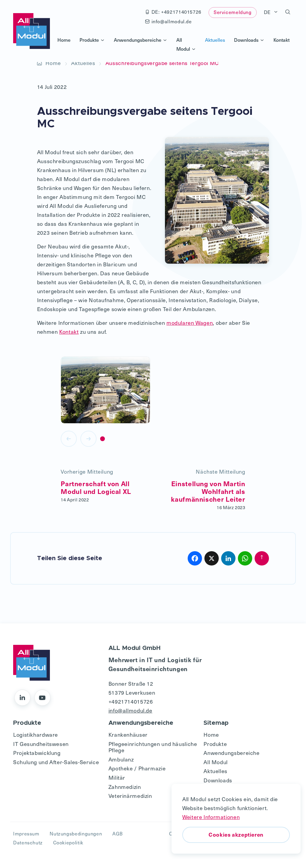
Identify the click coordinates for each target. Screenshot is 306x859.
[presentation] (69, 439)
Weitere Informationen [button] (211, 817)
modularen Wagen (189, 322)
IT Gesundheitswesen (41, 743)
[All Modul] (31, 31)
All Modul (183, 44)
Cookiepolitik (68, 842)
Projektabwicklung (37, 752)
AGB (117, 833)
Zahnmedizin (124, 786)
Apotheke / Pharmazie (137, 768)
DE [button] (268, 12)
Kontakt (281, 39)
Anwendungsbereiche (137, 39)
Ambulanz (121, 759)
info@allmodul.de (172, 21)
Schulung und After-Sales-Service (56, 762)
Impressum (26, 833)
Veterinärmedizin (130, 795)
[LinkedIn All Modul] (22, 698)
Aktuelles (215, 39)
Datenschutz (28, 842)
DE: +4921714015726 (176, 12)
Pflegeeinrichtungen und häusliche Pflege (152, 747)
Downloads (246, 39)
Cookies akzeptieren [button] (236, 834)
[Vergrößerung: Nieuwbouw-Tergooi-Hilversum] (105, 390)
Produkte (89, 39)
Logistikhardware (35, 734)
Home (64, 39)
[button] (288, 12)
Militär (116, 777)
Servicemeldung (233, 12)
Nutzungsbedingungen (76, 833)
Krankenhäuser (128, 734)
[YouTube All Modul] (42, 698)
